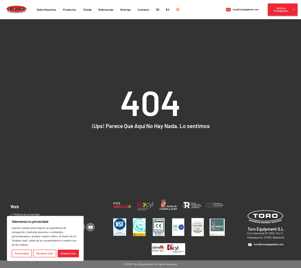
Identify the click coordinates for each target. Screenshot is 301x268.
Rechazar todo (44, 253)
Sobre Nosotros (46, 9)
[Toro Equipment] (16, 9)
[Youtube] (90, 227)
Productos (69, 9)
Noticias (125, 9)
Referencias (105, 9)
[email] (228, 9)
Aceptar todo (68, 253)
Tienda (87, 9)
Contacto (143, 9)
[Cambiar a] (158, 10)
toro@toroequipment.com (246, 9)
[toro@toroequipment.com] (250, 244)
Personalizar (22, 253)
